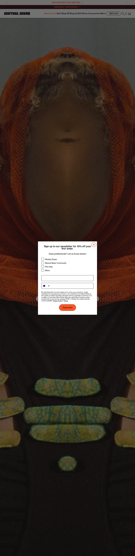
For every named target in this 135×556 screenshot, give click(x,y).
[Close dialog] (93, 244)
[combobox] (46, 286)
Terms (66, 301)
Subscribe (67, 307)
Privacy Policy (57, 301)
